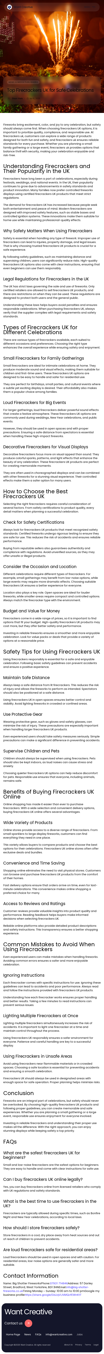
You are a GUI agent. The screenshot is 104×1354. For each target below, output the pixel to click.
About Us (68, 1344)
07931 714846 (59, 1283)
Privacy (78, 1344)
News (27, 1334)
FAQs (38, 1334)
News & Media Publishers (23, 82)
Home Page (13, 1334)
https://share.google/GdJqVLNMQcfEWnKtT (53, 1294)
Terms (88, 1344)
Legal (96, 1344)
